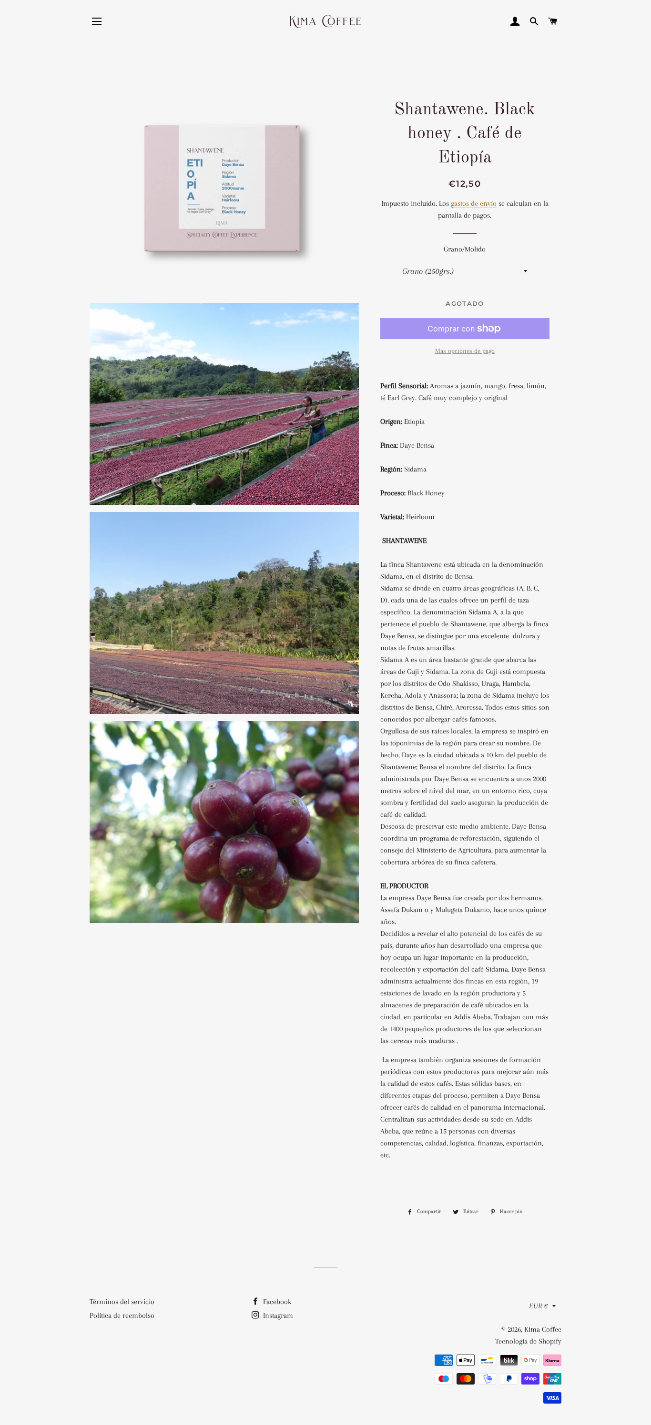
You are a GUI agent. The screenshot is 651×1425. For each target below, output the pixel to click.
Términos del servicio (122, 1301)
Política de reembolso (122, 1315)
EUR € (538, 1306)
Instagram (277, 1315)
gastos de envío (474, 203)
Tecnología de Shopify (528, 1341)
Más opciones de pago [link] (465, 350)
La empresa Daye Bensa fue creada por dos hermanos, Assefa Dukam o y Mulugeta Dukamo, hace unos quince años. (463, 909)
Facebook (276, 1301)
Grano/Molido (465, 249)
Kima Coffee (542, 1329)
